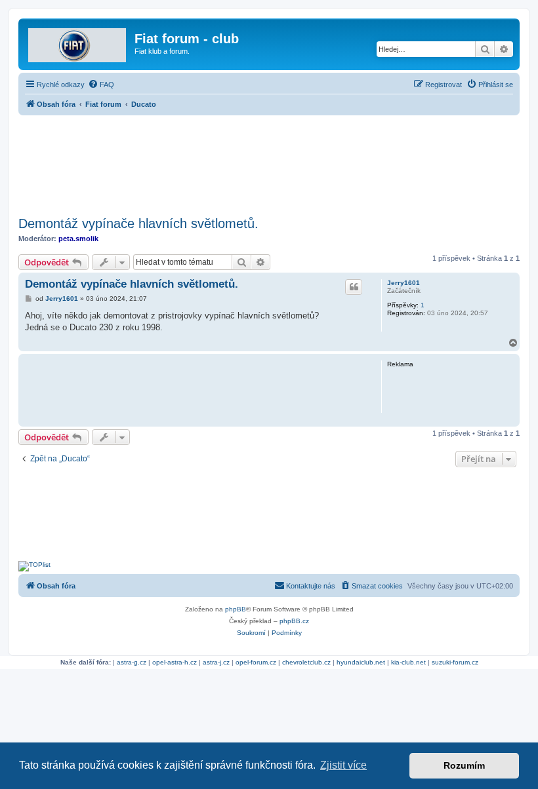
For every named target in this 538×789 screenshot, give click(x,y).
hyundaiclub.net (361, 662)
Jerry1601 (403, 282)
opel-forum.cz (256, 662)
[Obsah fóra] (78, 43)
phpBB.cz (294, 621)
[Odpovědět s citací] (353, 287)
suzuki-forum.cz (455, 662)
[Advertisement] (269, 161)
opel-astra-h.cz (174, 662)
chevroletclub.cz (306, 662)
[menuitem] (101, 84)
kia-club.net (408, 662)
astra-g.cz (131, 662)
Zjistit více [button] (343, 765)
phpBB (235, 609)
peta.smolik (78, 238)
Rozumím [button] (464, 765)
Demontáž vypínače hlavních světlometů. (138, 223)
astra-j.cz (216, 662)
